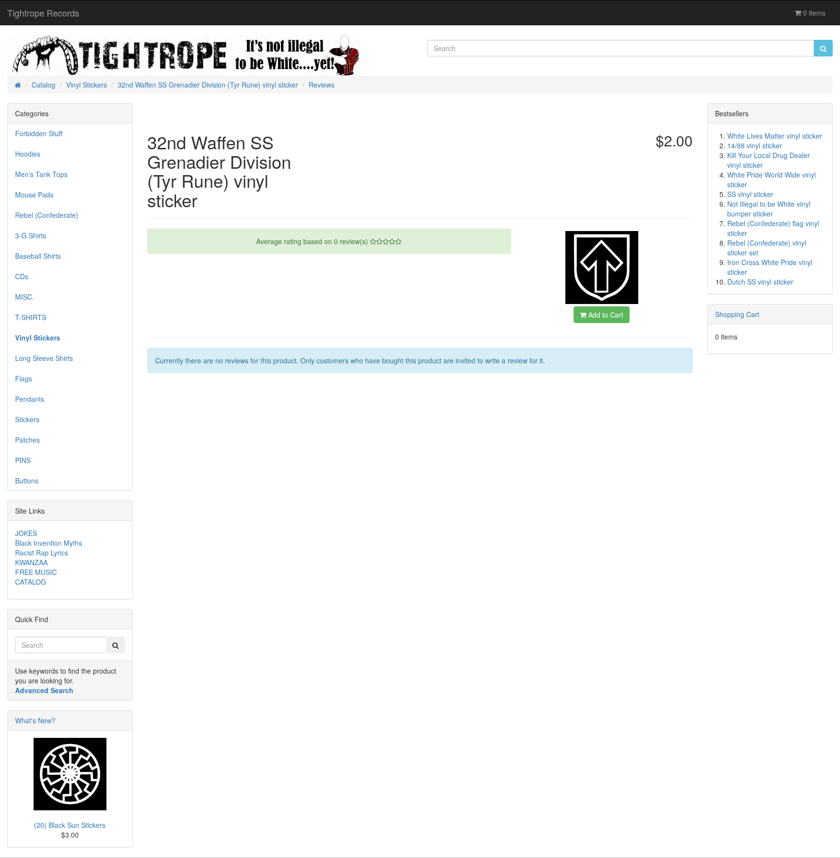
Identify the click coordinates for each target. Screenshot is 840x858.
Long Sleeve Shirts (44, 358)
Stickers (27, 419)
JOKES (26, 533)
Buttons (26, 480)
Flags (23, 378)
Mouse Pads (34, 194)
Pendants (29, 399)
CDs (21, 276)
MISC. (24, 297)
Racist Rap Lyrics (41, 552)
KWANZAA (31, 562)
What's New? (35, 720)
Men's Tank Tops (41, 174)
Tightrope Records (43, 12)
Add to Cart (604, 315)
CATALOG (30, 582)
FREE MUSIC (36, 572)
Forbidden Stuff (38, 133)
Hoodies (27, 154)
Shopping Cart (737, 314)
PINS (23, 460)
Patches (27, 440)
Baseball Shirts (38, 256)
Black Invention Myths (48, 543)
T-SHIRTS (30, 317)
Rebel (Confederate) (46, 215)
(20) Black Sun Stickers (69, 825)
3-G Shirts (30, 235)
